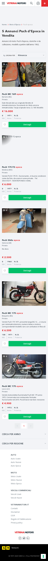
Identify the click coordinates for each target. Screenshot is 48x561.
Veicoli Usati (16, 494)
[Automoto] (3, 548)
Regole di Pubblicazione (21, 519)
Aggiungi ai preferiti (4, 124)
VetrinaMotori (16, 3)
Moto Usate (16, 476)
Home (4, 24)
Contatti (14, 508)
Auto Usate (16, 458)
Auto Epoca (16, 465)
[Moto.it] (8, 548)
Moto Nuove (16, 480)
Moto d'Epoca (15, 24)
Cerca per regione (12, 443)
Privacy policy (16, 522)
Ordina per (10, 55)
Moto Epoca (16, 483)
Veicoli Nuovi (16, 497)
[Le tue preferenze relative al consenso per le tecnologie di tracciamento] (43, 556)
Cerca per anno (11, 434)
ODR (13, 515)
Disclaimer (15, 512)
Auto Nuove (16, 462)
